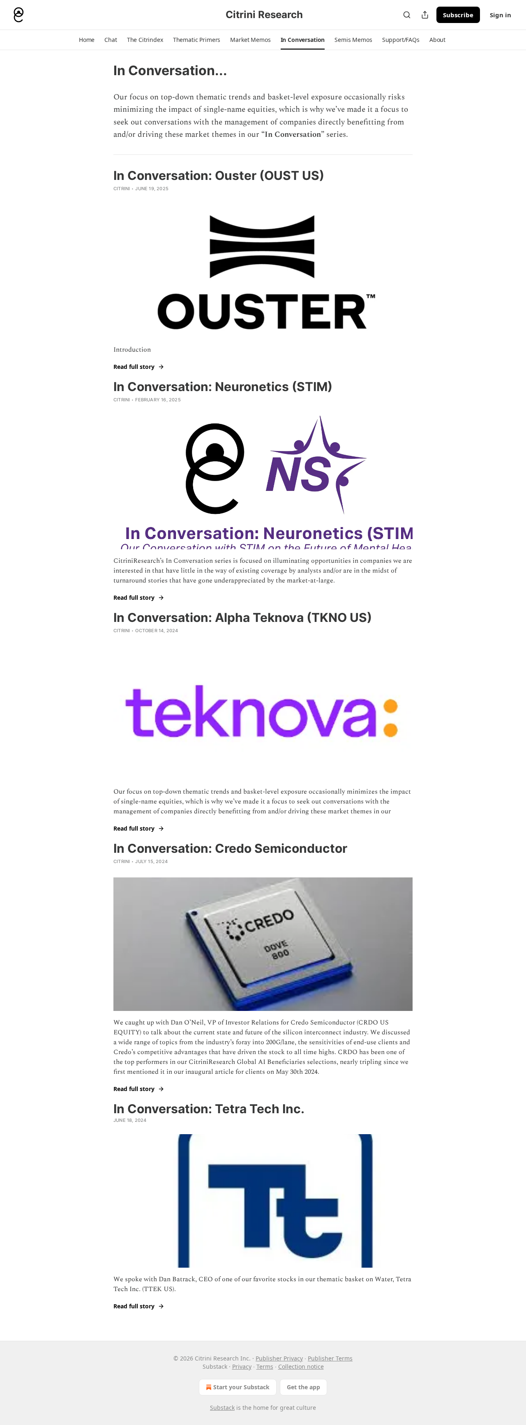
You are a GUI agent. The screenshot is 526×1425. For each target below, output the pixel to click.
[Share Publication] (425, 15)
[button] (86, 40)
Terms (264, 1366)
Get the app (303, 1387)
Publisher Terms (330, 1358)
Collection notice (301, 1366)
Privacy (241, 1366)
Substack (222, 1407)
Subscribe (458, 15)
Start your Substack (241, 1387)
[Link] (101, 1323)
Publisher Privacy (279, 1358)
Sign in (500, 15)
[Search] (407, 15)
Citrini (121, 188)
